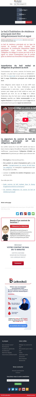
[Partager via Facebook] (21, 213)
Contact (18, 372)
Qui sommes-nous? (7, 345)
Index (20, 352)
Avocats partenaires (18, 370)
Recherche (22, 360)
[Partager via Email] (33, 213)
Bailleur (20, 14)
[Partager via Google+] (25, 213)
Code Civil (12, 76)
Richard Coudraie (18, 40)
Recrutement (23, 358)
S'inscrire (22, 356)
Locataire (20, 18)
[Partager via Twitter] (17, 213)
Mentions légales (7, 352)
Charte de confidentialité (9, 354)
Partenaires (5, 347)
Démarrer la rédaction (20, 226)
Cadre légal (20, 10)
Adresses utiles (23, 354)
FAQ (11, 4)
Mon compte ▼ (21, 4)
